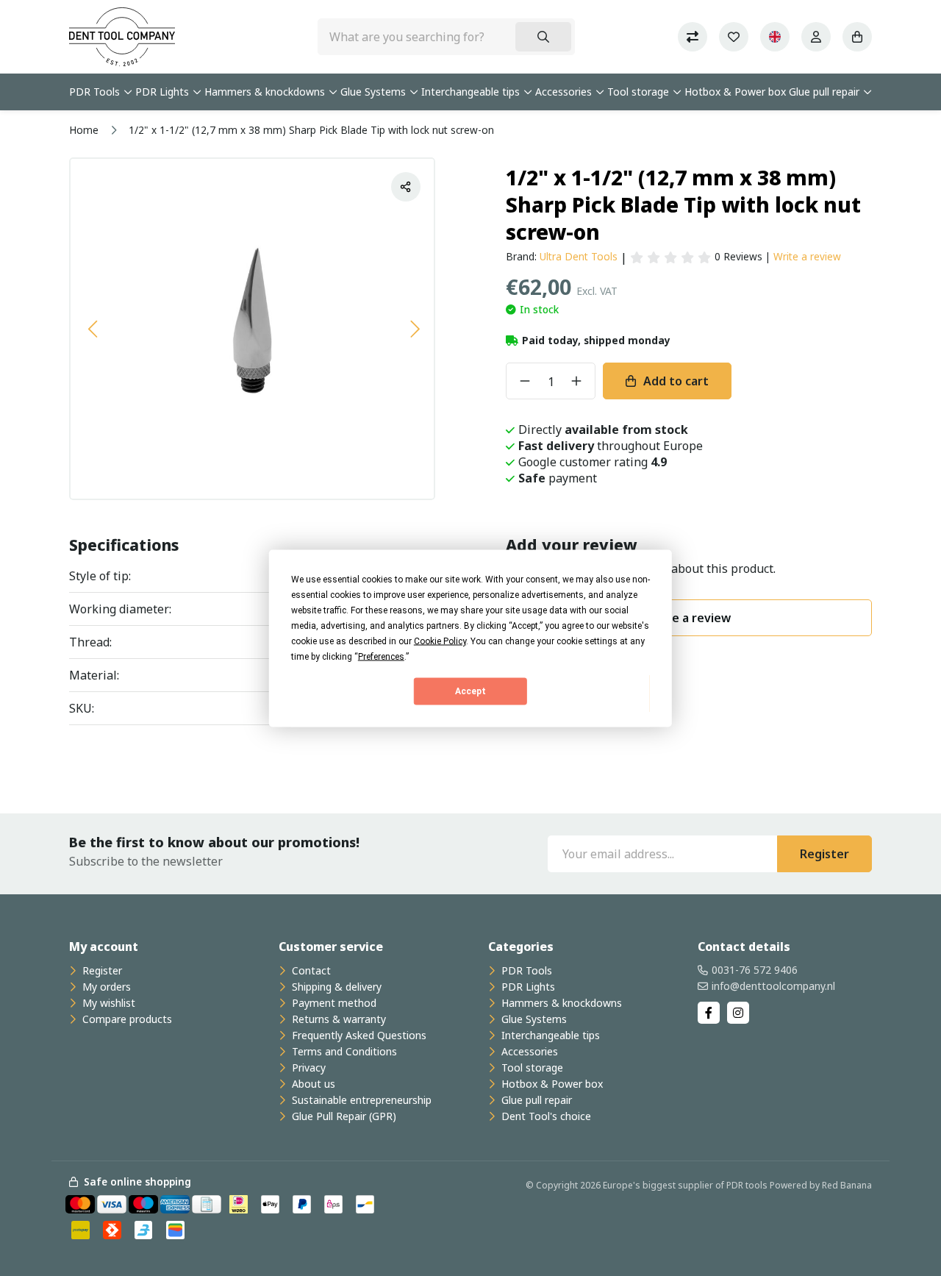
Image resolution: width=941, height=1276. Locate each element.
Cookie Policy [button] (440, 640)
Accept (470, 691)
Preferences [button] (381, 656)
